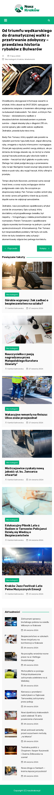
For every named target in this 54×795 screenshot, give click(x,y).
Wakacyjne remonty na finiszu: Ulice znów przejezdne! (26, 416)
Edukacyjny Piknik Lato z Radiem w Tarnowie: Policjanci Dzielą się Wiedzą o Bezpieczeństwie (26, 530)
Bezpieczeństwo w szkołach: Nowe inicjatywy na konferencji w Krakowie (35, 639)
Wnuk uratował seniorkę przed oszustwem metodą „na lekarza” (33, 733)
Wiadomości (30, 59)
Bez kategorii (10, 59)
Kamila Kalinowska (16, 308)
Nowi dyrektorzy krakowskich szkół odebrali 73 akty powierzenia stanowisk (35, 715)
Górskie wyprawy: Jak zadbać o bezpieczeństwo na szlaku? (26, 302)
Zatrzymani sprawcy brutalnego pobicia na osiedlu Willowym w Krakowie (35, 622)
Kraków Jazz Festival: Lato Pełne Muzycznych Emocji (23, 587)
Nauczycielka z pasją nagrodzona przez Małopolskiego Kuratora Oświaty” (21, 359)
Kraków (20, 59)
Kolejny (43, 248)
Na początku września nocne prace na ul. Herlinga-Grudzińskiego (34, 657)
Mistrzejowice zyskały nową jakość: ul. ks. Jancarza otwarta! (24, 472)
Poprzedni (12, 248)
